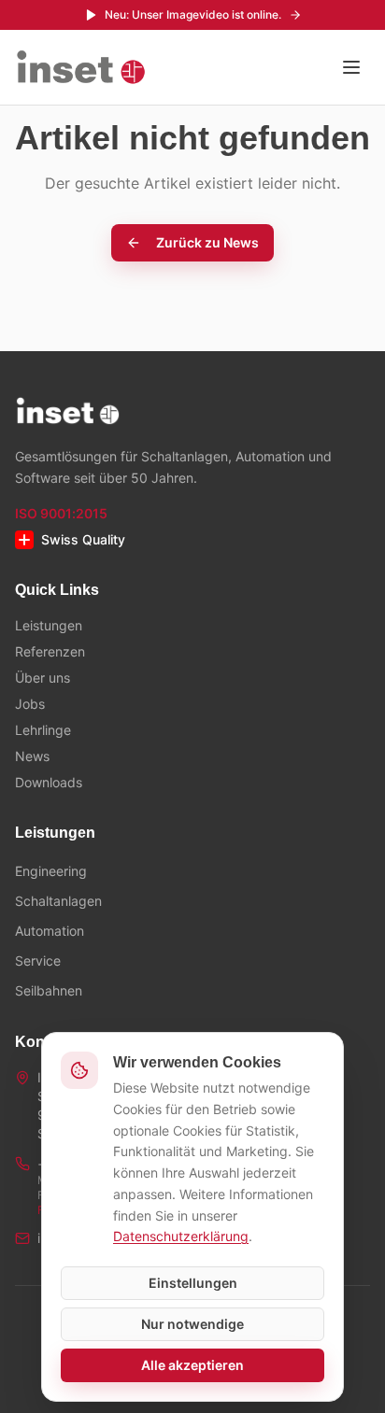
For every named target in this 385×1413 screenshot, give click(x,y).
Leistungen (48, 625)
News (32, 756)
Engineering (51, 871)
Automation (49, 931)
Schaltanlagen (58, 901)
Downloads (48, 782)
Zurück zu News (207, 242)
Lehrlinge (43, 730)
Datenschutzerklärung (181, 1236)
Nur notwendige (192, 1324)
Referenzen (50, 651)
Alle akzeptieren (192, 1365)
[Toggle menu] (351, 67)
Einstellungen (193, 1283)
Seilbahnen (48, 990)
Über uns (42, 677)
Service (38, 960)
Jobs (30, 704)
